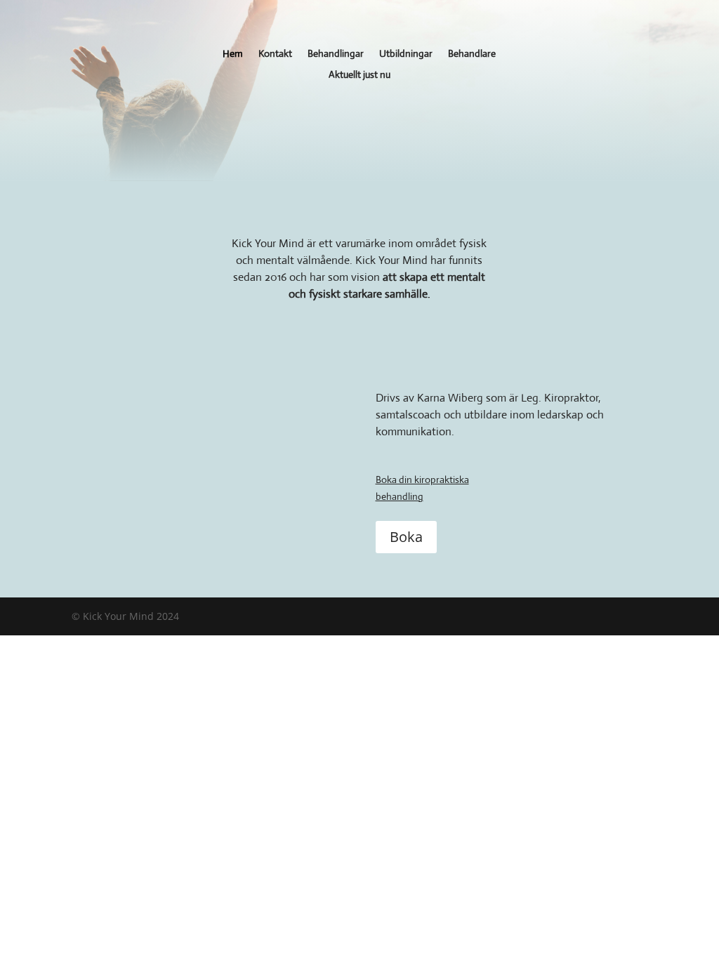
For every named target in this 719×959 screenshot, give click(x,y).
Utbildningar (406, 54)
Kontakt (275, 54)
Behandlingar (336, 54)
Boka (406, 536)
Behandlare (472, 54)
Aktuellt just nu (359, 75)
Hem (233, 54)
